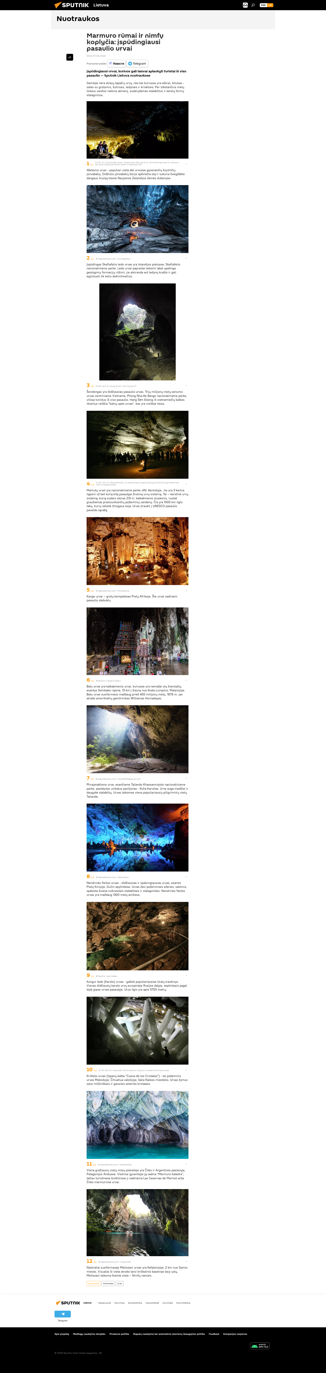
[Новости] (117, 63)
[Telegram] (137, 63)
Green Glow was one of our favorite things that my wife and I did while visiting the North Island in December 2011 (137, 163)
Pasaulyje (104, 1302)
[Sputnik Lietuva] (73, 9)
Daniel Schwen (117, 482)
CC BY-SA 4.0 (102, 482)
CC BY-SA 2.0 (102, 386)
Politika (119, 1302)
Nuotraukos (93, 1283)
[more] (186, 163)
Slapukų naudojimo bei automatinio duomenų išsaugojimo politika (169, 1333)
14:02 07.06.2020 (96, 55)
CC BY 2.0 (99, 162)
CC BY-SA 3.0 (105, 1070)
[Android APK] (259, 1346)
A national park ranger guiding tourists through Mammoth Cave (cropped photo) (137, 483)
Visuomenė (152, 1302)
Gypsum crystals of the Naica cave (153, 1070)
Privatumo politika (119, 1333)
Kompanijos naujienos (235, 1333)
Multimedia (108, 1283)
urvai (119, 1283)
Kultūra (167, 1302)
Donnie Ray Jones (114, 162)
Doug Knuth (115, 386)
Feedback (214, 1333)
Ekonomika (135, 1302)
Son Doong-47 (129, 386)
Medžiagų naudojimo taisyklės (89, 1333)
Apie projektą (62, 1333)
